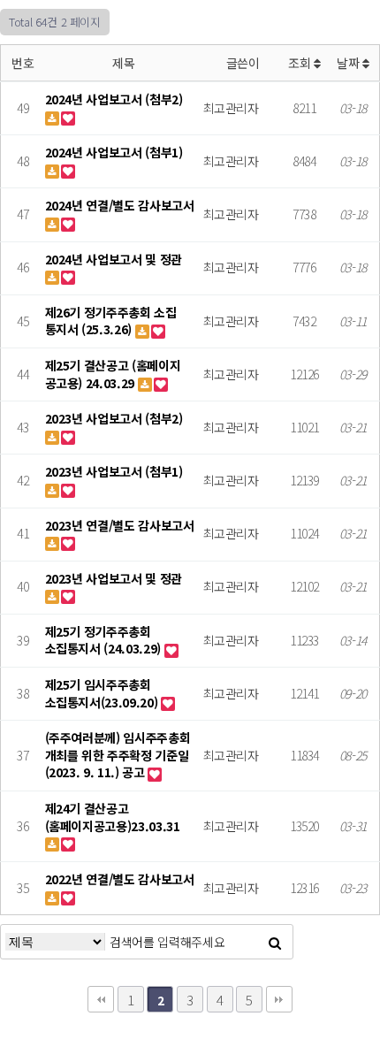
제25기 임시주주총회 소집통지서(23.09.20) (103, 693)
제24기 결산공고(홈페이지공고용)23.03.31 (112, 817)
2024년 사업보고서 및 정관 (113, 259)
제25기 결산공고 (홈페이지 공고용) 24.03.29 (113, 374)
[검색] (275, 942)
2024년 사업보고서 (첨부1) (114, 152)
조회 (301, 63)
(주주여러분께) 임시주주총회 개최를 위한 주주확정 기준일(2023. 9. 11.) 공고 (118, 755)
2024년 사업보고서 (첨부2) (114, 99)
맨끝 (279, 999)
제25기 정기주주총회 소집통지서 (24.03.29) (104, 640)
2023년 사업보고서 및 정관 (113, 578)
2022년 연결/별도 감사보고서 (119, 879)
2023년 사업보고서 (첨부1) (114, 471)
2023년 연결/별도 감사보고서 (119, 525)
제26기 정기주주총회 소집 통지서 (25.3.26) (111, 321)
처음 (100, 999)
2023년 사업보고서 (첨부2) (114, 418)
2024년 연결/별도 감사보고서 (119, 205)
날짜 (349, 63)
